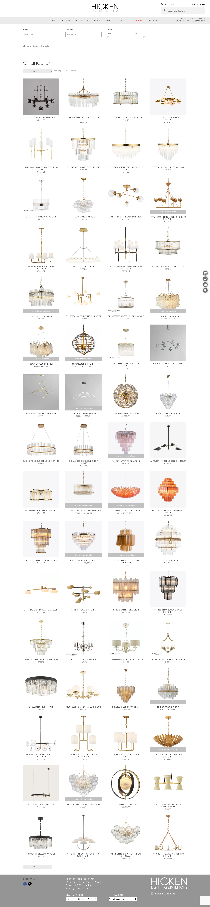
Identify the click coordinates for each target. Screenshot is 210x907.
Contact (152, 20)
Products (80, 20)
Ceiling (35, 46)
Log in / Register (197, 4)
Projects (109, 20)
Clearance (137, 20)
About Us (65, 20)
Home (54, 20)
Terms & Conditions (165, 893)
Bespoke (123, 20)
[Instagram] (30, 884)
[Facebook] (25, 884)
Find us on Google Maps (80, 898)
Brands (96, 20)
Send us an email (118, 899)
